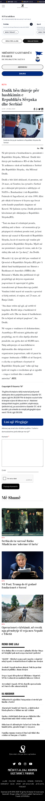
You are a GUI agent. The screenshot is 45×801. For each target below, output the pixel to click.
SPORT (18, 784)
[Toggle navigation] (3, 6)
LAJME (4, 781)
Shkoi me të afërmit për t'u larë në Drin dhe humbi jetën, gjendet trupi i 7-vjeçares (21, 725)
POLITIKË (12, 781)
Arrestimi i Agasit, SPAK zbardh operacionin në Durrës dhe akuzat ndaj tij (21, 685)
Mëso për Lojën (12, 41)
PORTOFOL (39, 781)
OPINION (30, 781)
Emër (4, 470)
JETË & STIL (40, 784)
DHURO (22, 73)
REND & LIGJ (21, 781)
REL (14, 378)
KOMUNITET (5, 784)
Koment (5, 436)
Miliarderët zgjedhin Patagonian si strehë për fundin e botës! (22, 700)
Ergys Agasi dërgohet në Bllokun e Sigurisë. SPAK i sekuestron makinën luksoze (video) (21, 676)
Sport (39, 24)
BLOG (12, 784)
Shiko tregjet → (11, 32)
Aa (38, 148)
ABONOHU (22, 67)
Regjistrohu (33, 41)
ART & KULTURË (28, 784)
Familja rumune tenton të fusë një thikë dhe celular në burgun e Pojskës (21, 734)
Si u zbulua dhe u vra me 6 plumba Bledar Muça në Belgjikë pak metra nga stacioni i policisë (22, 651)
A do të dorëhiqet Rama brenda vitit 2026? (16, 27)
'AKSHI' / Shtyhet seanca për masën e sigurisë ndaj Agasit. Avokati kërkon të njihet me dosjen (22, 660)
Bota (4, 84)
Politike (6, 24)
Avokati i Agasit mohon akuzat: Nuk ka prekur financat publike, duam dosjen (22, 668)
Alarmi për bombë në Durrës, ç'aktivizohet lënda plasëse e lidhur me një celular (20, 709)
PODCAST (22, 787)
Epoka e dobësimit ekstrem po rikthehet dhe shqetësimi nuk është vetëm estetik (21, 717)
